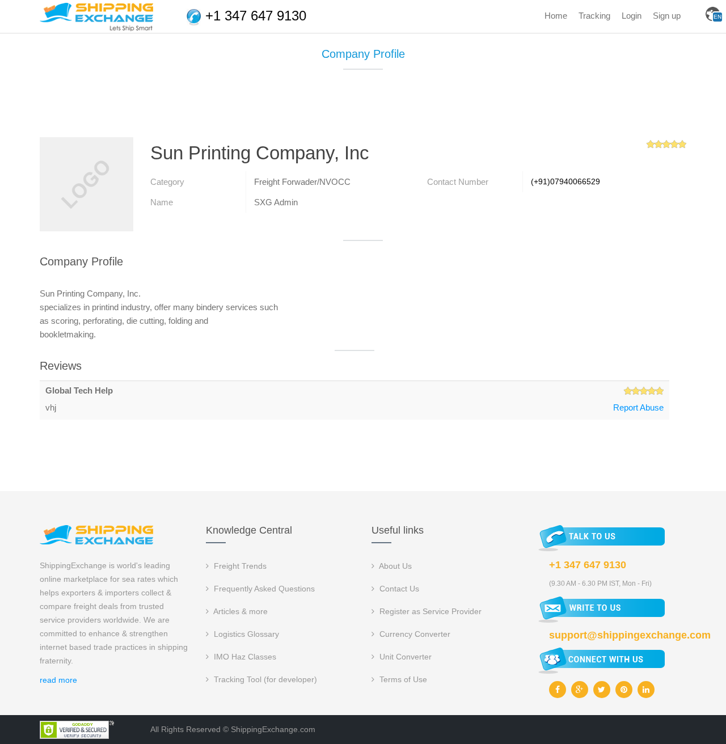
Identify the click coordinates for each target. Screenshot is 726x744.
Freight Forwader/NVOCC (302, 182)
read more (58, 679)
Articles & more (240, 611)
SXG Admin (276, 202)
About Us (394, 565)
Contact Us (398, 588)
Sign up (667, 15)
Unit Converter (404, 656)
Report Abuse (638, 407)
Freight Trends (239, 565)
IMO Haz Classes (244, 656)
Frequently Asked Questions (263, 588)
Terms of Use (402, 679)
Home (555, 15)
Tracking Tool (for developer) (264, 679)
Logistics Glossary (245, 634)
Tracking (594, 15)
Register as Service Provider (429, 611)
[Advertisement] (363, 107)
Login (631, 15)
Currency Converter (413, 634)
